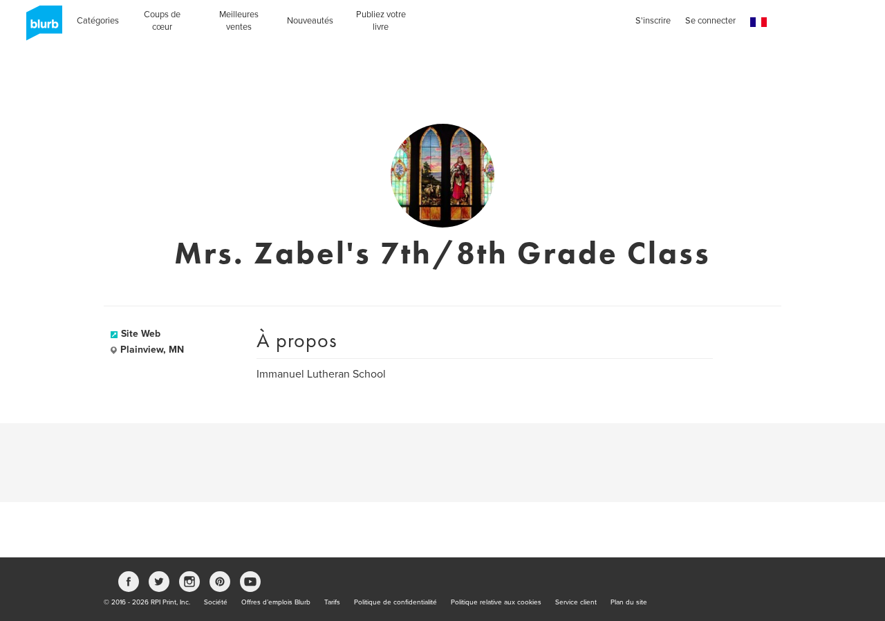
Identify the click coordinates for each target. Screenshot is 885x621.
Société (215, 602)
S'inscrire (653, 20)
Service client (576, 602)
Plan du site (629, 602)
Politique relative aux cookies (496, 602)
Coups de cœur (162, 21)
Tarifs (332, 602)
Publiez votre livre (381, 21)
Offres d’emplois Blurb (275, 602)
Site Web (140, 334)
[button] (758, 22)
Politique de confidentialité (395, 602)
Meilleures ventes (239, 21)
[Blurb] (40, 28)
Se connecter (710, 20)
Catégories (98, 20)
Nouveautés (310, 20)
